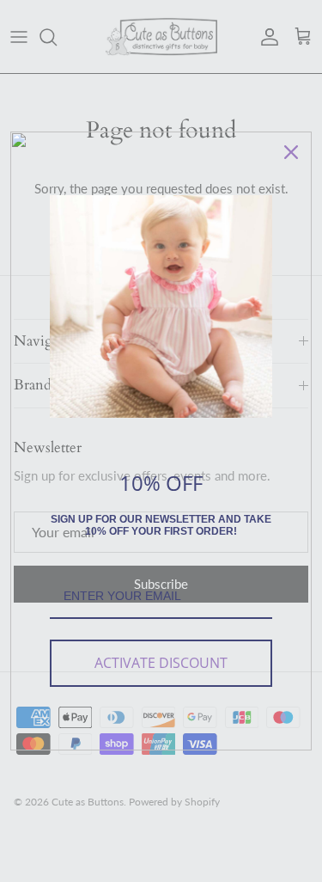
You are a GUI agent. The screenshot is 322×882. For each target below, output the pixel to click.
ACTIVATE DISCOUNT (161, 662)
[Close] (291, 152)
